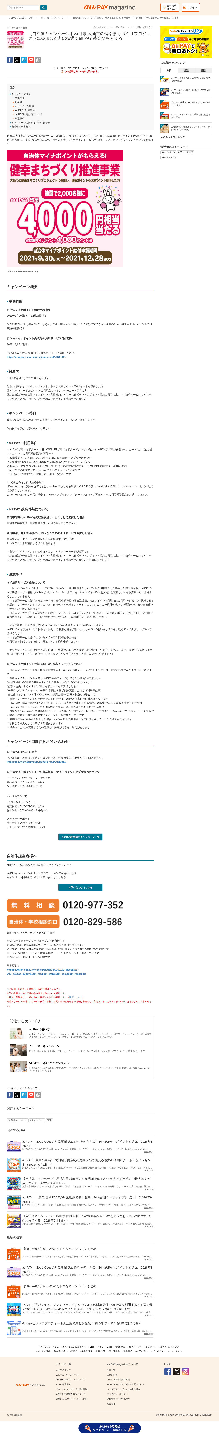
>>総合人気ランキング (172, 137)
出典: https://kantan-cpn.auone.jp (22, 271)
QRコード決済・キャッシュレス (49, 1062)
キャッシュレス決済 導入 (74, 1347)
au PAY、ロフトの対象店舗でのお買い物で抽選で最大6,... (190, 79)
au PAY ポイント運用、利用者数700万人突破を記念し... (190, 91)
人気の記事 (112, 1375)
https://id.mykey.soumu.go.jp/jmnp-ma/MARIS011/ (36, 357)
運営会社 (111, 1404)
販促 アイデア (135, 1347)
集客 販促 (100, 1351)
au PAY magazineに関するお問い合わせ (125, 1384)
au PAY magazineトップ (20, 18)
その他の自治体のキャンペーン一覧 (80, 837)
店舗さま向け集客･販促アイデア (71, 1394)
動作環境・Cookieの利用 (118, 1399)
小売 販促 (73, 1351)
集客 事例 (128, 1351)
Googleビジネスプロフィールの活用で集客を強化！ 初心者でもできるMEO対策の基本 (82, 1323)
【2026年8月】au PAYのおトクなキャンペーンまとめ (59, 1286)
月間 (203, 70)
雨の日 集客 (114, 1351)
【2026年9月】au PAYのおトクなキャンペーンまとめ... (190, 103)
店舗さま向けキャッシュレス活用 (71, 1399)
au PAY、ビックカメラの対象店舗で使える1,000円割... (190, 116)
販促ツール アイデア (169, 1347)
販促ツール (151, 1347)
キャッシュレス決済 (49, 1347)
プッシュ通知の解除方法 (118, 1379)
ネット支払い (175, 1351)
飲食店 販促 (59, 1351)
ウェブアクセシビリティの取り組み (123, 1389)
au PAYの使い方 (39, 1029)
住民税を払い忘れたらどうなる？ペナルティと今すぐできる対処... (191, 128)
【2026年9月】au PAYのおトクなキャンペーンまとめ (59, 1249)
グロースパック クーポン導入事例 (71, 1389)
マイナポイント (158, 1351)
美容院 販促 (86, 1351)
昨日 (169, 70)
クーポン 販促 (43, 1351)
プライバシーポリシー (117, 1394)
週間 (186, 70)
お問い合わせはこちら (80, 887)
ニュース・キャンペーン (52, 18)
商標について (75, 997)
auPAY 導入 (141, 1351)
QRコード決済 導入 (116, 1347)
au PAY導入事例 (63, 1384)
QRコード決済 (96, 1347)
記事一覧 (111, 1370)
